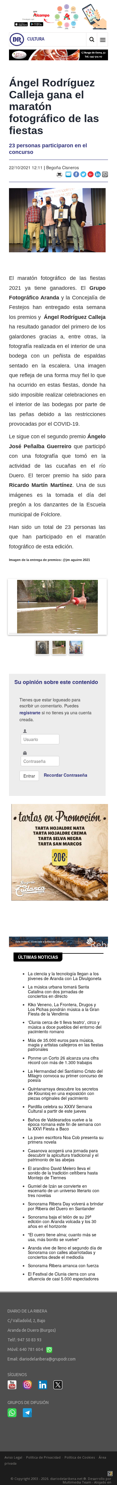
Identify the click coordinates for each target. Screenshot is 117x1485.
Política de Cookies (79, 1457)
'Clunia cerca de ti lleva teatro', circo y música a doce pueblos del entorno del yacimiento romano (64, 1026)
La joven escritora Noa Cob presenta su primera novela (66, 1139)
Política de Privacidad (43, 1457)
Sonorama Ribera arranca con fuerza (63, 1265)
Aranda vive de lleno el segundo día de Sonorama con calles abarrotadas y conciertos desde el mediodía (65, 1252)
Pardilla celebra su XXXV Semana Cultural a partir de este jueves (60, 1108)
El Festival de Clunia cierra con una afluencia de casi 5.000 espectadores (63, 1276)
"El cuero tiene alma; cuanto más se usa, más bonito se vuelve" (62, 1237)
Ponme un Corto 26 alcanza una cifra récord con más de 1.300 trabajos (63, 1060)
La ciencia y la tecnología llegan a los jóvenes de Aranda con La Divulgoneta (64, 975)
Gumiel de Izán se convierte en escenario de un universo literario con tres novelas (63, 1190)
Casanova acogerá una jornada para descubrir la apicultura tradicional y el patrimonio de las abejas (63, 1155)
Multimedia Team (77, 1482)
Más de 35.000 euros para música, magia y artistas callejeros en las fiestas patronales (65, 1044)
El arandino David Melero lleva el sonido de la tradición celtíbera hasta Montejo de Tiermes (63, 1172)
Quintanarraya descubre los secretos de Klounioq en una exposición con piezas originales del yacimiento (63, 1093)
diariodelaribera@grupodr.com (47, 1359)
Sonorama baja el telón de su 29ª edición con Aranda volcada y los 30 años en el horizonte (62, 1221)
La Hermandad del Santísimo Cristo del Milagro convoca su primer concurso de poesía (65, 1075)
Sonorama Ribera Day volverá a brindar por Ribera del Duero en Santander (66, 1206)
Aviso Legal (13, 1457)
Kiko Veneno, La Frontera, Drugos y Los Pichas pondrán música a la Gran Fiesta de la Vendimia (63, 1009)
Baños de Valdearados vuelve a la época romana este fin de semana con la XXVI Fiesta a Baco (64, 1124)
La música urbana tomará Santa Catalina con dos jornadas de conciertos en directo (58, 991)
